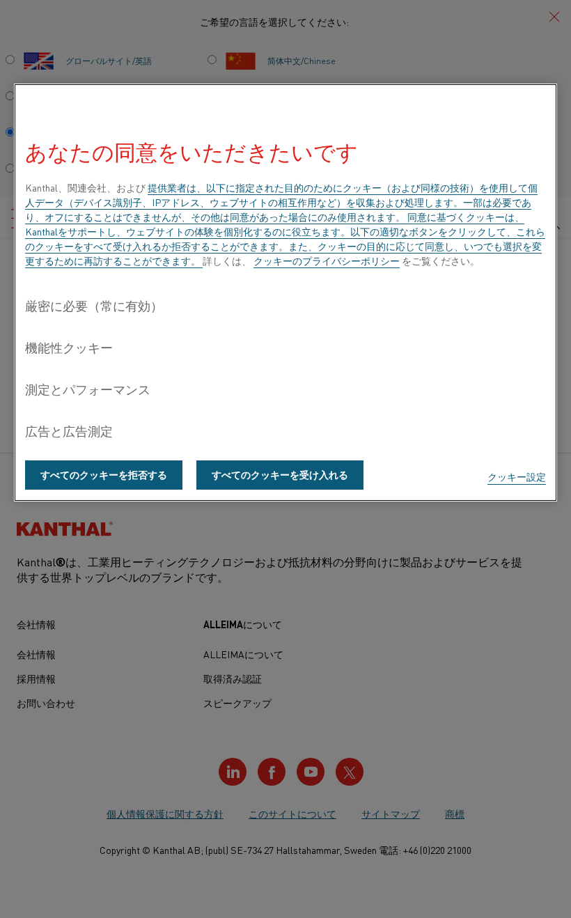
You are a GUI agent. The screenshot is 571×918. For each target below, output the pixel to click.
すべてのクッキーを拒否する (103, 474)
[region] (285, 292)
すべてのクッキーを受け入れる (280, 474)
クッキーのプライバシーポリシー (326, 260)
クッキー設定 (516, 476)
